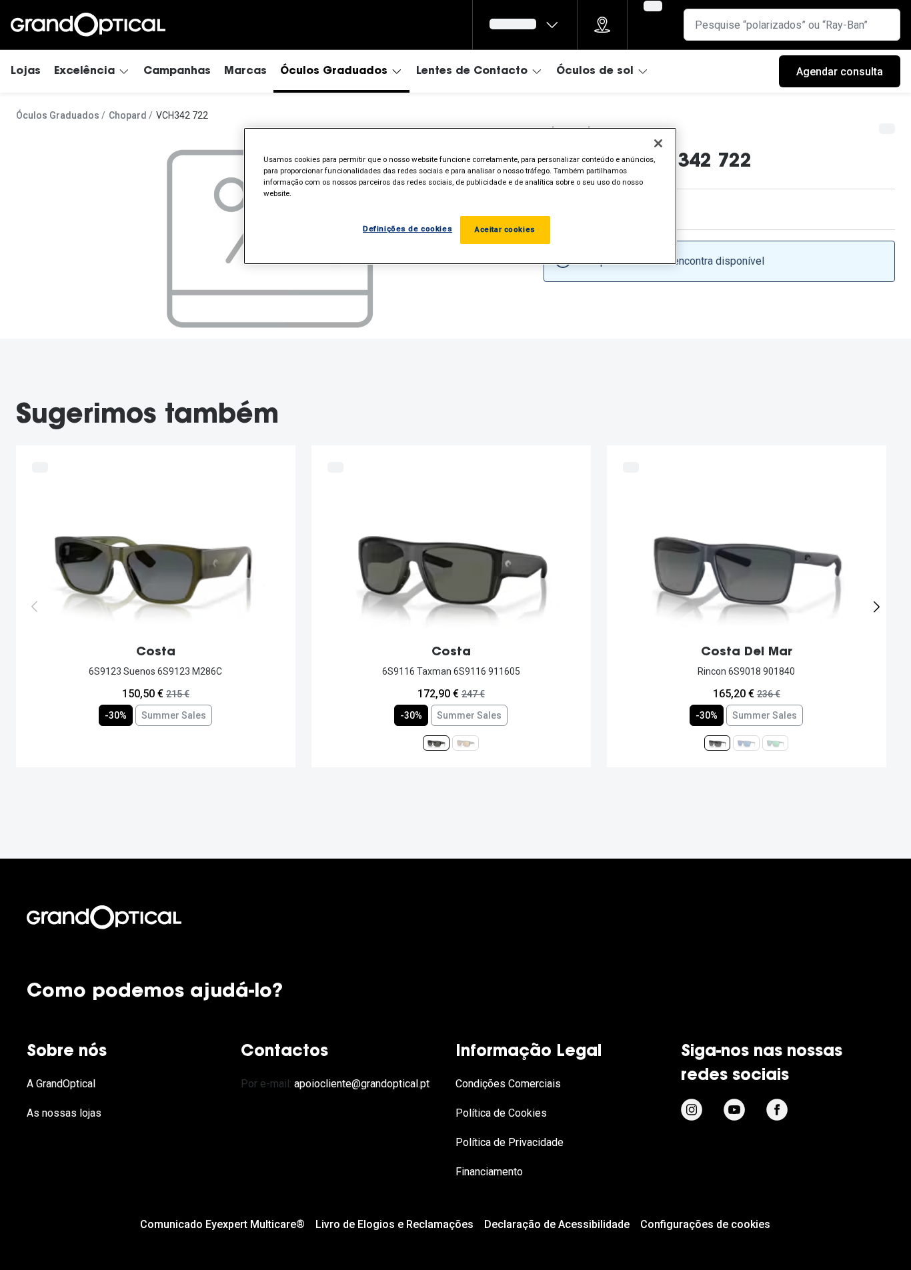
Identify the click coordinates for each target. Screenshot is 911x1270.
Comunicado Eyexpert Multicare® (222, 1224)
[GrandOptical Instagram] (691, 1109)
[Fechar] (658, 143)
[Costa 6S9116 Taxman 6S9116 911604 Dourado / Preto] (465, 742)
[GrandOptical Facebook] (777, 1109)
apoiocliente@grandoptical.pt (361, 1083)
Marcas (245, 71)
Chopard (128, 115)
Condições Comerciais (508, 1083)
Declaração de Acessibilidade (557, 1224)
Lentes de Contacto (472, 71)
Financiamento (489, 1171)
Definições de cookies (407, 228)
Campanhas (177, 71)
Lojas (26, 71)
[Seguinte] (876, 606)
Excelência (84, 71)
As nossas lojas (64, 1113)
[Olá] (525, 24)
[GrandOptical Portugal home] (127, 917)
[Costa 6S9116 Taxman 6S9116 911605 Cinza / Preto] (436, 742)
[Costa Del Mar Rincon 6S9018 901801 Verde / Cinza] (775, 742)
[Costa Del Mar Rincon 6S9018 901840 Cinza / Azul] (717, 742)
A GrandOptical (61, 1083)
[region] (460, 196)
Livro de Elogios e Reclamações (394, 1224)
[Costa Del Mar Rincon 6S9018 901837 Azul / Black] (746, 742)
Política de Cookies (501, 1113)
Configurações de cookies (705, 1224)
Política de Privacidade (509, 1142)
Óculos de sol (595, 71)
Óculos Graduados (333, 71)
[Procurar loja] (602, 24)
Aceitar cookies (505, 229)
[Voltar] (34, 606)
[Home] (88, 25)
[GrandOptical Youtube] (734, 1109)
